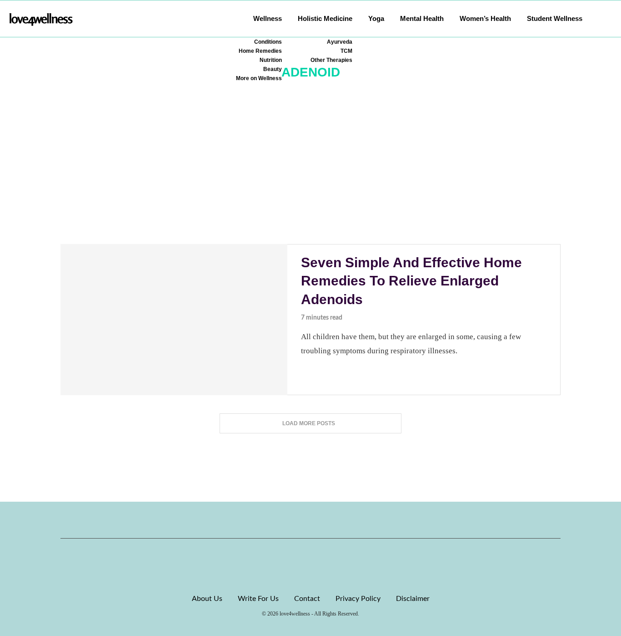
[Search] (607, 18)
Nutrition (271, 60)
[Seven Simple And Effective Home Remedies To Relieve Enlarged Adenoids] (173, 320)
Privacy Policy (358, 598)
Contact (307, 598)
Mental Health (422, 18)
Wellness (267, 18)
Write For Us (258, 598)
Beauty (272, 69)
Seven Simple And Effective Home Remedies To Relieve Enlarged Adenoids (411, 281)
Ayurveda (339, 42)
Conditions (268, 42)
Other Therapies (331, 60)
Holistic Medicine (325, 18)
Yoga (376, 18)
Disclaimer (413, 598)
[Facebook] (279, 519)
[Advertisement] (310, 175)
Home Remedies (260, 51)
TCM (346, 51)
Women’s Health (485, 18)
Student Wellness (554, 18)
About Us (207, 598)
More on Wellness (259, 78)
